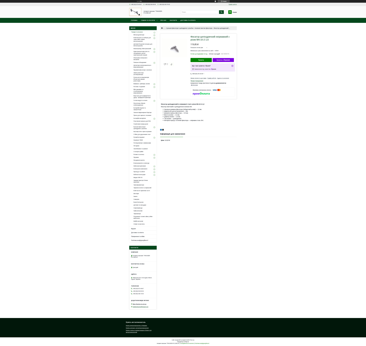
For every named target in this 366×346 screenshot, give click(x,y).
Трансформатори (139, 185)
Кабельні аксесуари (139, 174)
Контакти (173, 20)
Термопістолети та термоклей (142, 187)
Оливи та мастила (139, 224)
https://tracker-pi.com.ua (139, 304)
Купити (201, 60)
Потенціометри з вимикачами (142, 143)
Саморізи (136, 199)
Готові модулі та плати (140, 100)
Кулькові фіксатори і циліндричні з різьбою (180, 28)
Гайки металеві (138, 211)
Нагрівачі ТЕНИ (138, 140)
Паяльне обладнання (140, 62)
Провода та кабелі (139, 171)
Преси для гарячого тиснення (142, 115)
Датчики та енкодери (140, 205)
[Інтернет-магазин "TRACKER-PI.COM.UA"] (135, 15)
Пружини (136, 157)
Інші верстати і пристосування (142, 131)
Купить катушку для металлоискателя (137, 328)
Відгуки (133, 228)
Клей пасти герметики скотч (142, 190)
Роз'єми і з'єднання (139, 86)
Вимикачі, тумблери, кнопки (142, 83)
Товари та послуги (148, 20)
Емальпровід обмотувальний (142, 48)
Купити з (220, 60)
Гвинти (135, 196)
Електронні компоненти (140, 169)
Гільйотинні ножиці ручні (141, 124)
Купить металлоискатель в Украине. (136, 325)
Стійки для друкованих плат (142, 134)
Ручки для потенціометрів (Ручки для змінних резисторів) (141, 79)
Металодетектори (139, 35)
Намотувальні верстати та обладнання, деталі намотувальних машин (141, 53)
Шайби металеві (138, 221)
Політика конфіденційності (139, 240)
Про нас (163, 20)
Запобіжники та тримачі (141, 148)
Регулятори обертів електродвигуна (139, 104)
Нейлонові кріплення (140, 166)
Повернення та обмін (137, 236)
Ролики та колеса (139, 154)
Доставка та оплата (187, 20)
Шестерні (136, 193)
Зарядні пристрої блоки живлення (141, 181)
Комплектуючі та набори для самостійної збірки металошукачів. (142, 39)
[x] (163, 130)
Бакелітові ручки (138, 202)
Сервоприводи (138, 208)
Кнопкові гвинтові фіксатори (203, 28)
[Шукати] (221, 12)
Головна (134, 20)
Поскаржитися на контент (187, 343)
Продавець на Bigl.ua (183, 341)
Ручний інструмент (139, 137)
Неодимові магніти (139, 160)
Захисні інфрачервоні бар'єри (142, 112)
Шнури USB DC (138, 177)
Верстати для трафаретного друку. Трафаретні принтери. (142, 96)
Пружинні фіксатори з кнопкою (143, 70)
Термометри (137, 213)
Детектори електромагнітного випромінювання (142, 66)
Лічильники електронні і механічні (140, 58)
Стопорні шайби (138, 151)
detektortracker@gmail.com (140, 306)
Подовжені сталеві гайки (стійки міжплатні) (143, 217)
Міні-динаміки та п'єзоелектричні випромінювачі (138, 91)
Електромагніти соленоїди (141, 163)
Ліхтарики (136, 145)
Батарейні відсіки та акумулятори (140, 108)
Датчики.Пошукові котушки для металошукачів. (143, 44)
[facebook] (161, 130)
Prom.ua (192, 340)
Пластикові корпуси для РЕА (142, 121)
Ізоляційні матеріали (140, 118)
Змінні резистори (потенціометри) (139, 73)
